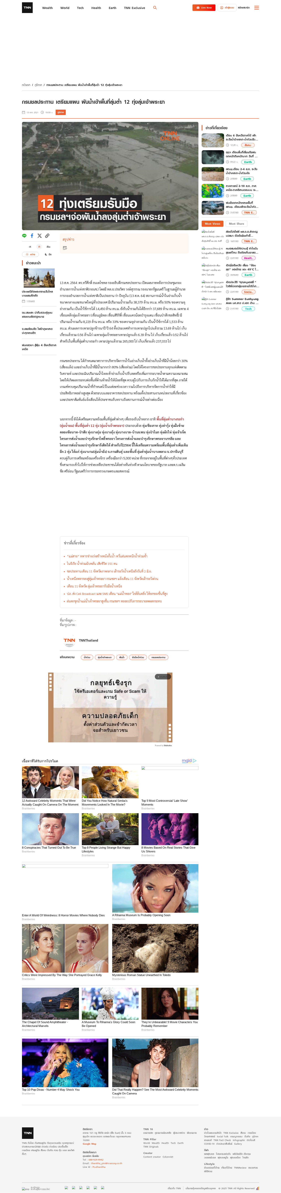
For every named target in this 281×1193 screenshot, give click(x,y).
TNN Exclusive (231, 1133)
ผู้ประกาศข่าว (179, 1133)
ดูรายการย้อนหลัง (163, 1133)
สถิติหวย (208, 1171)
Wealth (156, 1143)
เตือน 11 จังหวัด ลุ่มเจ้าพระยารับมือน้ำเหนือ (94, 586)
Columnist (168, 1157)
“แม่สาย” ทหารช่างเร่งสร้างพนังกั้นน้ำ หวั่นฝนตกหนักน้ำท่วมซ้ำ (107, 556)
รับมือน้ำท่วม (138, 657)
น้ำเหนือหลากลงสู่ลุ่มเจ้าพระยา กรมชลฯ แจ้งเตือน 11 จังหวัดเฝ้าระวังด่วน (112, 579)
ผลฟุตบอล (209, 1154)
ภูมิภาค (38, 84)
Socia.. (248, 292)
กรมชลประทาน (158, 657)
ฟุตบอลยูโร (223, 1157)
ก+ (49, 246)
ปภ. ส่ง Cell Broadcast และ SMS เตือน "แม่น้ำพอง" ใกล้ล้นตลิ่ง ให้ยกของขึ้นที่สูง (117, 594)
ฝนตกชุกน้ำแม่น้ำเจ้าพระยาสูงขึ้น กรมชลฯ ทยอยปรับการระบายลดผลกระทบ (114, 601)
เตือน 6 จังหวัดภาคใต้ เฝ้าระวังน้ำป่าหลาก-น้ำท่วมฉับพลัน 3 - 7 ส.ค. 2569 (241, 137)
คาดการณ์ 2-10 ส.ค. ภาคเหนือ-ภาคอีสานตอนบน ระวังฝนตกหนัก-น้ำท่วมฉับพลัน (242, 188)
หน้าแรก (26, 84)
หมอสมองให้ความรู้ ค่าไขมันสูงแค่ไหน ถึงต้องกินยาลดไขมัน (242, 250)
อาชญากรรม (236, 1136)
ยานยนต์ (208, 1140)
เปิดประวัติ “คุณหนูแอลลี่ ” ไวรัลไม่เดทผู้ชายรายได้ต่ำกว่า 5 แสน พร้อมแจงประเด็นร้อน (242, 284)
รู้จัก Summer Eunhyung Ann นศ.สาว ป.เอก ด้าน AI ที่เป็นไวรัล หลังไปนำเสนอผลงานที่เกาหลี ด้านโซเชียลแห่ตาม (242, 301)
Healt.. (248, 258)
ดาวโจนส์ (251, 1140)
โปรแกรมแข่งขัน (223, 1154)
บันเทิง (247, 1136)
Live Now (206, 8)
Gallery (238, 1144)
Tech (248, 309)
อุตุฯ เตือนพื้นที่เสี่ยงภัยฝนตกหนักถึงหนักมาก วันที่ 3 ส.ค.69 (241, 154)
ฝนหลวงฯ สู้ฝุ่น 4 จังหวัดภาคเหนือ (39, 347)
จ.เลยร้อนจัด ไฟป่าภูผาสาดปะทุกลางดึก (37, 331)
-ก (29, 246)
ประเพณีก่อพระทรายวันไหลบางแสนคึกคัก (37, 293)
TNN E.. (249, 212)
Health (165, 1143)
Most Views (212, 223)
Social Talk (222, 1136)
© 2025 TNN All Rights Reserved (236, 1188)
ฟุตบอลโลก (235, 1157)
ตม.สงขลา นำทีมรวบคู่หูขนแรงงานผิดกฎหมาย (37, 315)
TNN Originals (150, 1146)
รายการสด (148, 1133)
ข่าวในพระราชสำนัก (213, 1133)
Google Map (89, 1144)
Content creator (152, 1157)
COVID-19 (209, 1144)
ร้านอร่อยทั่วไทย (211, 1167)
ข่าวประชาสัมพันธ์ (224, 1144)
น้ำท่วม (87, 657)
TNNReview (240, 1167)
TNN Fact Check (222, 1140)
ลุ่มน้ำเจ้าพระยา (105, 657)
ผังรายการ (192, 1133)
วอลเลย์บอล (210, 1157)
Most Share (236, 223)
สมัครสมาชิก (244, 8)
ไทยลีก (246, 1157)
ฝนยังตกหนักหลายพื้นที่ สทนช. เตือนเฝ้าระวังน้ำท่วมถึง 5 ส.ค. (241, 205)
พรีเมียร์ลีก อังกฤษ (242, 1154)
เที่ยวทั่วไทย (226, 1167)
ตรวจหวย (253, 1167)
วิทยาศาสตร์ (209, 1136)
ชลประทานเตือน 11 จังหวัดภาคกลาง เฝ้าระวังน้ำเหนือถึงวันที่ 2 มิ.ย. (109, 571)
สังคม (248, 145)
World (146, 1143)
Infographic (239, 1140)
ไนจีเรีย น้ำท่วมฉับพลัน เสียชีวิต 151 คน (92, 564)
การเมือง (252, 1133)
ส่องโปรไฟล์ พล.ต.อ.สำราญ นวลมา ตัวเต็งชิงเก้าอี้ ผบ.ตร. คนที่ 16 (241, 234)
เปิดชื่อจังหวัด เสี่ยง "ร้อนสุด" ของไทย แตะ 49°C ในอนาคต (242, 267)
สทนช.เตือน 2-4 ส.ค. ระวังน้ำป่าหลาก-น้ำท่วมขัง (241, 171)
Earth (248, 162)
